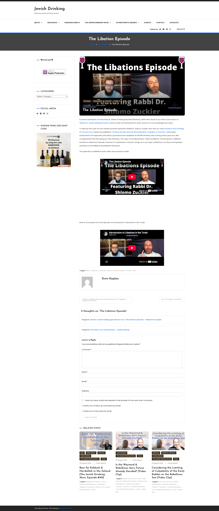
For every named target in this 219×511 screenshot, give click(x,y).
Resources (52, 22)
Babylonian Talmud (93, 482)
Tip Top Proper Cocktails (171, 299)
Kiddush (83, 487)
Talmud (97, 487)
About (37, 22)
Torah (128, 270)
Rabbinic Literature (133, 484)
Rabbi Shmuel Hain (130, 481)
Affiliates (174, 22)
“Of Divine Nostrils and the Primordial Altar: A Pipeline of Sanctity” (138, 132)
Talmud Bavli (85, 456)
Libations (94, 270)
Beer (82, 453)
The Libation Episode (100, 110)
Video (116, 101)
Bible (88, 270)
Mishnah (156, 453)
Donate (147, 22)
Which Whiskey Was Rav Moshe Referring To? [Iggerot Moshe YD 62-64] (104, 300)
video (134, 270)
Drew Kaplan (101, 105)
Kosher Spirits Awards (126, 22)
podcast (102, 270)
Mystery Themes (65, 508)
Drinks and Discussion (88, 484)
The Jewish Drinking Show (97, 22)
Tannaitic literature (138, 486)
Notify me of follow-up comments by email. (102, 405)
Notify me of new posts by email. (98, 411)
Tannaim (126, 486)
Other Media (98, 101)
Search (180, 29)
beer (103, 482)
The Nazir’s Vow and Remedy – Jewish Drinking (109, 330)
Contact (160, 22)
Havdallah (101, 484)
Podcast (108, 101)
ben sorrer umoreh (165, 482)
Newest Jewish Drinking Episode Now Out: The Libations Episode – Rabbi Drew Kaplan (125, 319)
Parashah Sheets (72, 22)
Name (85, 372)
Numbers (87, 101)
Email (84, 381)
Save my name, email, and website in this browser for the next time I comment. (119, 400)
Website (85, 391)
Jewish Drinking (49, 9)
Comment (87, 349)
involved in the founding (174, 128)
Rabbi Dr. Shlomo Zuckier (116, 270)
